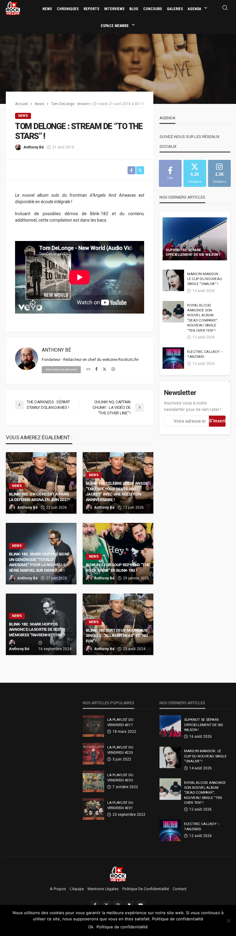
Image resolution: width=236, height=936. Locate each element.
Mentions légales (103, 889)
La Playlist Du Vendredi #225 (120, 749)
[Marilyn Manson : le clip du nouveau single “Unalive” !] (173, 280)
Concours (152, 9)
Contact (180, 889)
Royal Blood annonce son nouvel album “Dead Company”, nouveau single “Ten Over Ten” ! (202, 318)
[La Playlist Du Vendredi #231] (93, 809)
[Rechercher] (225, 8)
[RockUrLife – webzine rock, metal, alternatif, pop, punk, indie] (118, 873)
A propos (58, 889)
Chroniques (68, 9)
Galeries (175, 9)
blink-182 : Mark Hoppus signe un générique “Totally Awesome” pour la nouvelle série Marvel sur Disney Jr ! (39, 562)
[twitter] (104, 369)
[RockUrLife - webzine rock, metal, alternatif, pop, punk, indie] (13, 8)
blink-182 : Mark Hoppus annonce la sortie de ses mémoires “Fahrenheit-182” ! (37, 629)
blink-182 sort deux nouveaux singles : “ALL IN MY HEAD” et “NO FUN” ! (117, 635)
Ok (90, 926)
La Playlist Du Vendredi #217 (120, 722)
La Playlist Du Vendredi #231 (120, 805)
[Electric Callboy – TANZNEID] (173, 358)
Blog (133, 9)
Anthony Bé (33, 147)
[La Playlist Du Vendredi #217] (93, 726)
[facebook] (96, 369)
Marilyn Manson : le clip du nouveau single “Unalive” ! (204, 279)
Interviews (114, 9)
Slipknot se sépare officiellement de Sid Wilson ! (193, 252)
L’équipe (77, 889)
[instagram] (113, 369)
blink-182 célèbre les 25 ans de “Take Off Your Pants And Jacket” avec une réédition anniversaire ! (117, 491)
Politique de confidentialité (145, 889)
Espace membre (115, 26)
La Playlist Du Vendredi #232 (120, 777)
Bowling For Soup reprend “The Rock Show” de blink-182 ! (118, 567)
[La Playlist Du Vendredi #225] (93, 753)
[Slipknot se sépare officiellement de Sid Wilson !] (195, 238)
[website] (88, 369)
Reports (91, 9)
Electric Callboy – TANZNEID (205, 354)
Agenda (194, 9)
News (47, 9)
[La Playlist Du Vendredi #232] (93, 781)
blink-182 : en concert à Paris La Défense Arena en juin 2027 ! (39, 497)
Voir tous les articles (61, 369)
